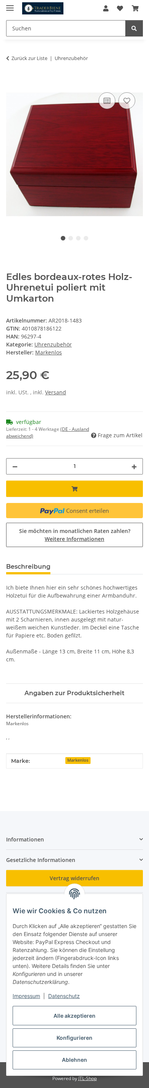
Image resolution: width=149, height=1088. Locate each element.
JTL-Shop (87, 1078)
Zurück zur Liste (29, 58)
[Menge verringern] (14, 466)
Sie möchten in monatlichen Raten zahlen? (74, 534)
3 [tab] (78, 238)
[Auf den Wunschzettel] (126, 100)
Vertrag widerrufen (74, 878)
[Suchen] (134, 28)
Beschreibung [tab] (28, 566)
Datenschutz (64, 996)
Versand (55, 392)
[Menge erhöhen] (134, 466)
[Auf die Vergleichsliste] (107, 100)
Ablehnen (74, 1059)
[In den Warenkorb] (12, 82)
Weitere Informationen (74, 538)
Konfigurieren (74, 1037)
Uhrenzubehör (53, 344)
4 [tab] (86, 238)
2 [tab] (70, 238)
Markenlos (77, 760)
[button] (106, 8)
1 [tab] (63, 238)
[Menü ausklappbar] (10, 4)
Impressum (26, 996)
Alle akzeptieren (74, 1015)
